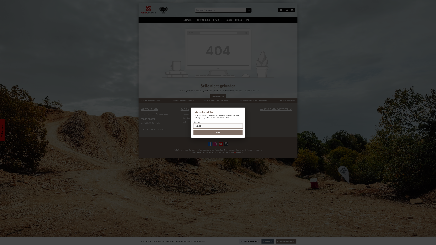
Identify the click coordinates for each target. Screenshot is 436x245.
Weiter (218, 133)
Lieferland (197, 122)
